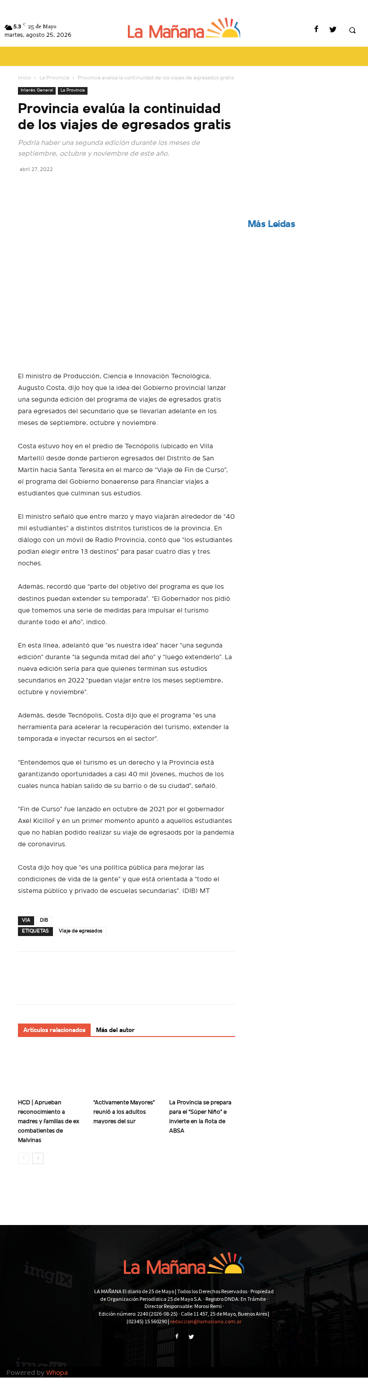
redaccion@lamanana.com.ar (205, 1321)
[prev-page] (23, 1158)
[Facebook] (316, 30)
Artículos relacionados (54, 1030)
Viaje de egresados (80, 931)
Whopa (57, 1372)
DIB (44, 920)
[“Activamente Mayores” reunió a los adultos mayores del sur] (126, 1071)
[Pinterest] (68, 189)
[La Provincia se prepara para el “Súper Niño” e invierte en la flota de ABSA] (202, 1071)
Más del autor (115, 1030)
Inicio (24, 78)
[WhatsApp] (89, 189)
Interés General (37, 90)
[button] (352, 30)
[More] (110, 189)
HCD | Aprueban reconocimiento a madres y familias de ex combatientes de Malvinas (48, 1121)
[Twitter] (333, 30)
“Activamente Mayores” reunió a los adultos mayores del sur (124, 1112)
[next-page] (38, 1158)
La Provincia (54, 78)
